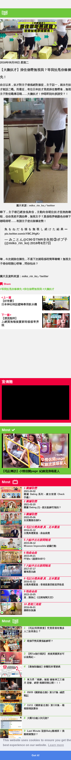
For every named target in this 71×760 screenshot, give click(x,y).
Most (7, 482)
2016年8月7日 (40, 243)
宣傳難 (7, 382)
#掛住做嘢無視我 (32, 289)
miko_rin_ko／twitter (35, 276)
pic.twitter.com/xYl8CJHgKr (22, 233)
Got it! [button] (36, 755)
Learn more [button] (56, 745)
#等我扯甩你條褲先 (11, 289)
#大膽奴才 (48, 289)
